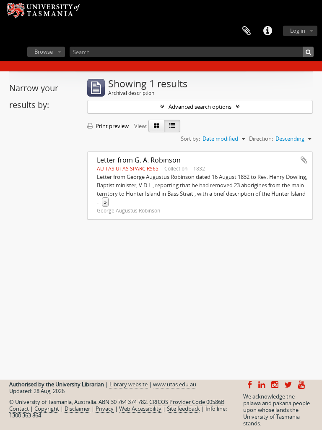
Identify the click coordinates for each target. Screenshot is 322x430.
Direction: (261, 138)
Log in (297, 30)
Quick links (267, 31)
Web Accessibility (140, 408)
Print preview (111, 126)
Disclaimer (77, 408)
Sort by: (190, 138)
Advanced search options (200, 106)
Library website (128, 384)
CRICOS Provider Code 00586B (186, 402)
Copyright (46, 408)
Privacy (105, 408)
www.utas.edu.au (174, 384)
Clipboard (246, 31)
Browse (43, 51)
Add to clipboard (304, 160)
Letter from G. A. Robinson (139, 160)
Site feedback (183, 408)
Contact (19, 408)
